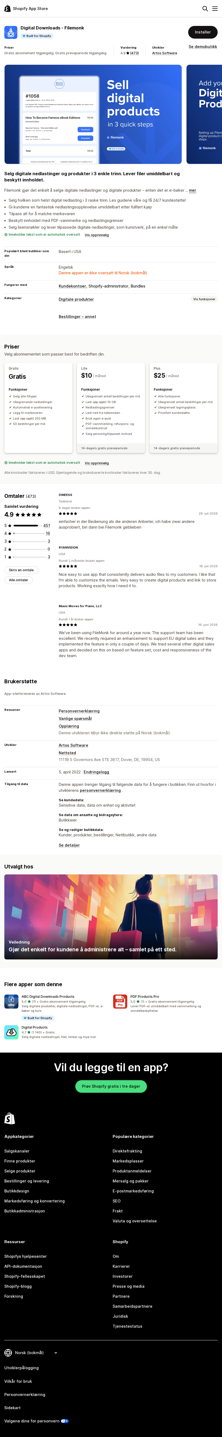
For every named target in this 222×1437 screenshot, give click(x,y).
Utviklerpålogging (21, 1367)
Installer (203, 32)
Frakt (118, 1211)
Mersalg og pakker (131, 1181)
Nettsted (67, 752)
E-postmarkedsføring (133, 1191)
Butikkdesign (16, 1191)
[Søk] (205, 8)
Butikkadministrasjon (24, 1211)
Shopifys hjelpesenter (25, 1256)
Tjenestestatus (127, 1326)
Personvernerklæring (79, 711)
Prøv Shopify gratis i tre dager (111, 1086)
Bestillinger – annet (77, 316)
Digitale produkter (76, 299)
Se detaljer (69, 845)
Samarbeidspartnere (132, 1306)
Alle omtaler (18, 580)
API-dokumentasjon (23, 1266)
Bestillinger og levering (26, 1181)
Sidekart (12, 1407)
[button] (56, 1008)
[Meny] (215, 8)
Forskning (13, 1296)
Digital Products (35, 1027)
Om (116, 1256)
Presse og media (129, 1286)
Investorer (123, 1276)
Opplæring (69, 726)
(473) (134, 53)
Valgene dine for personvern (32, 1421)
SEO (116, 1201)
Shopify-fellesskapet (24, 1276)
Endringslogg (96, 772)
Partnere (121, 1296)
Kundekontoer (72, 286)
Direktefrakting (127, 1151)
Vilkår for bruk (18, 1381)
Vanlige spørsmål (75, 718)
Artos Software (164, 53)
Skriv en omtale (21, 570)
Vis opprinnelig (97, 235)
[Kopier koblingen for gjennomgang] (75, 495)
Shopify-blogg (18, 1286)
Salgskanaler (17, 1151)
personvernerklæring (100, 790)
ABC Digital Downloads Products (48, 997)
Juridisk (120, 1316)
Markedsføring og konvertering (34, 1201)
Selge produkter (19, 1171)
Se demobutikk (203, 46)
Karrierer (121, 1266)
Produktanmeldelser (132, 1171)
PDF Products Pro (144, 997)
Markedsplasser (128, 1161)
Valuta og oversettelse (135, 1221)
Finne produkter (19, 1161)
